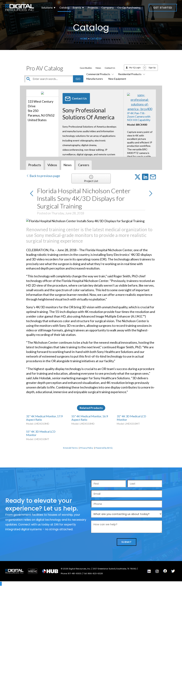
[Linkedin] (149, 571)
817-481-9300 (75, 573)
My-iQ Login (135, 67)
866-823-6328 (95, 573)
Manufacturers (94, 78)
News (98, 68)
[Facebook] (165, 571)
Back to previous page (44, 176)
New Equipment (117, 78)
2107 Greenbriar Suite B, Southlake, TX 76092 (115, 568)
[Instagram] (157, 571)
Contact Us (110, 68)
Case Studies (86, 68)
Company (107, 7)
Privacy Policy (86, 447)
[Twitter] (173, 571)
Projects (93, 7)
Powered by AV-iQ (104, 447)
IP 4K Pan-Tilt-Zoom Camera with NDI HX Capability (138, 116)
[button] (163, 7)
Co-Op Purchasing (128, 7)
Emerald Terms (70, 447)
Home (83, 38)
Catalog (64, 7)
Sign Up (152, 67)
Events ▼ (78, 7)
